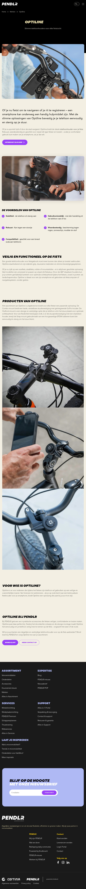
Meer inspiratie (8, 757)
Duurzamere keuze (9, 688)
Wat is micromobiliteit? (11, 745)
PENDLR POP (43, 688)
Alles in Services (8, 733)
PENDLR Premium (9, 716)
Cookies (36, 883)
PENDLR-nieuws (44, 680)
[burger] (83, 4)
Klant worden (62, 838)
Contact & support (45, 716)
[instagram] (63, 862)
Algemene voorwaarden (10, 883)
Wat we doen (34, 843)
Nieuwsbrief (42, 684)
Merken (12, 12)
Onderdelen (7, 680)
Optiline (22, 12)
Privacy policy (26, 883)
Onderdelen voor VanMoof (12, 753)
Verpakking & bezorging (47, 712)
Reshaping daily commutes (40, 847)
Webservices (7, 729)
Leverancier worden (64, 843)
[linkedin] (68, 862)
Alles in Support (44, 725)
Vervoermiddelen (8, 675)
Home (4, 12)
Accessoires (6, 684)
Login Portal (61, 847)
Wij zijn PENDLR (35, 838)
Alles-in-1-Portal (44, 708)
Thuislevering (7, 725)
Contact (60, 851)
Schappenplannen (9, 721)
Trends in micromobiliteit (12, 749)
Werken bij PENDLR (37, 860)
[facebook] (58, 862)
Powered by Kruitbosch (38, 851)
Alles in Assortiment (10, 697)
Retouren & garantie (46, 721)
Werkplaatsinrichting (10, 712)
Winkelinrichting (8, 708)
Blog (39, 675)
